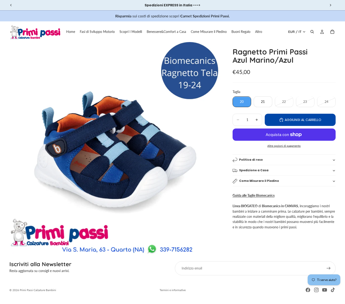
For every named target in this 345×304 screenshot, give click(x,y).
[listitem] (258, 31)
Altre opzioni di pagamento (284, 145)
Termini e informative (173, 290)
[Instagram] (316, 290)
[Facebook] (308, 290)
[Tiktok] (333, 290)
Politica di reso (251, 160)
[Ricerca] (312, 32)
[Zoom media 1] (115, 148)
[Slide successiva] (330, 5)
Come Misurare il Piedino (259, 181)
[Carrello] (332, 32)
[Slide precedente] (11, 5)
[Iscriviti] (329, 268)
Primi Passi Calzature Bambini (38, 290)
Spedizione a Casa (253, 170)
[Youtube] (324, 290)
